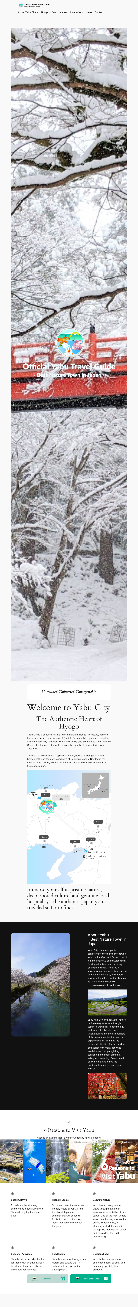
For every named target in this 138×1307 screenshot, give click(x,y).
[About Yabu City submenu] (37, 12)
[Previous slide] (14, 354)
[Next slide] (124, 354)
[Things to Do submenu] (55, 12)
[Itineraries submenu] (82, 12)
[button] (65, 678)
